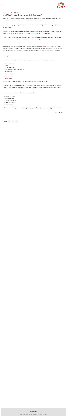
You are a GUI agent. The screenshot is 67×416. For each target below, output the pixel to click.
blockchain (7, 78)
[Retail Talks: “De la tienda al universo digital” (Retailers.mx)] (9, 121)
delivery (24, 39)
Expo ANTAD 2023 (34, 33)
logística (61, 25)
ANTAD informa (18, 12)
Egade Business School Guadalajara (30, 31)
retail (8, 23)
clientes (56, 25)
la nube (6, 65)
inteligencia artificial (10, 63)
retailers (44, 46)
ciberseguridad (8, 71)
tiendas (14, 25)
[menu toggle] (2, 5)
